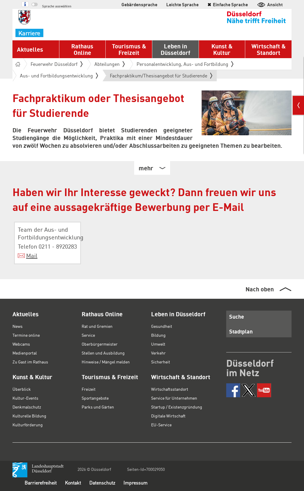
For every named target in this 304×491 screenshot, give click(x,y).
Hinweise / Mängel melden (106, 361)
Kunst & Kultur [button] (221, 49)
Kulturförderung (27, 424)
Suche (236, 316)
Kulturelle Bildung (29, 415)
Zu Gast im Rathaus (30, 361)
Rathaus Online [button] (82, 49)
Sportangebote (95, 398)
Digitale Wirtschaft (168, 415)
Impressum (136, 482)
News (17, 326)
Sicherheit (160, 361)
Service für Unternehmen (174, 398)
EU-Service (161, 424)
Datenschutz (102, 482)
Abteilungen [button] (107, 64)
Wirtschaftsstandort (169, 389)
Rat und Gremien (97, 326)
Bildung (158, 335)
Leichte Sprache (182, 4)
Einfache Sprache (228, 4)
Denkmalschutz (26, 406)
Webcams (21, 344)
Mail (31, 255)
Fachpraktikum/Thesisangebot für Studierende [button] (158, 77)
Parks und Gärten (98, 406)
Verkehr (158, 352)
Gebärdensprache (139, 4)
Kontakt (73, 482)
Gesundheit (161, 326)
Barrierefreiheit (41, 482)
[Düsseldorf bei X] (249, 390)
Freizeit (89, 389)
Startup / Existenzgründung (176, 406)
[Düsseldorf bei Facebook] (233, 390)
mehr (146, 168)
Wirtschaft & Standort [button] (268, 49)
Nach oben (260, 289)
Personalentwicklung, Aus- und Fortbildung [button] (182, 64)
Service (88, 335)
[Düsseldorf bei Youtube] (264, 390)
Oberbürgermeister (100, 344)
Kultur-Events (25, 398)
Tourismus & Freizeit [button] (129, 49)
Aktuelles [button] (30, 49)
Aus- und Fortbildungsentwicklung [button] (56, 75)
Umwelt (158, 344)
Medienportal (24, 352)
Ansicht (275, 4)
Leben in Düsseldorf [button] (175, 49)
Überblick (21, 389)
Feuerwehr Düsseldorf (54, 64)
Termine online (26, 335)
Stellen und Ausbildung (103, 352)
